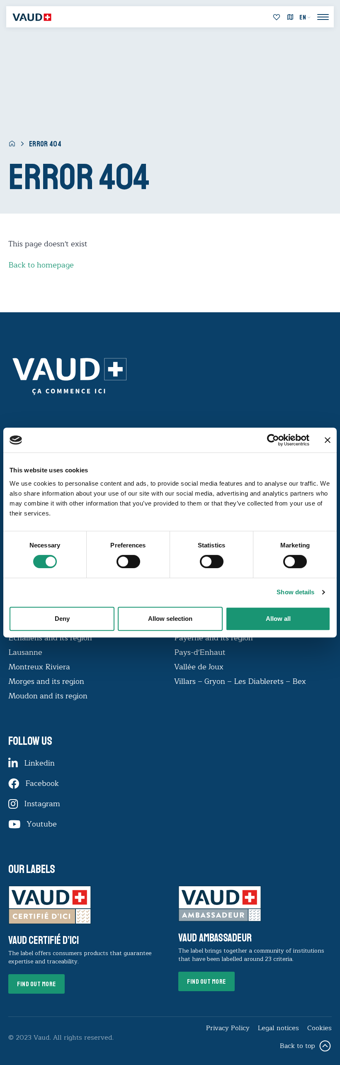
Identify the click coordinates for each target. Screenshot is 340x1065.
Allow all (278, 618)
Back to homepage (41, 265)
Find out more (36, 984)
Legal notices (278, 1028)
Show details (295, 592)
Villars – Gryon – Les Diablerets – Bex (242, 681)
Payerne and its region (213, 638)
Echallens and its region (51, 638)
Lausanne (25, 652)
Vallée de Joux (198, 667)
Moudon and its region (49, 696)
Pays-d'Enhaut (200, 652)
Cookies (319, 1028)
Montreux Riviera (39, 667)
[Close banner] (327, 440)
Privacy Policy (228, 1028)
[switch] (120, 560)
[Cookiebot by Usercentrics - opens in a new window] (273, 440)
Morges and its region (47, 681)
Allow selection (170, 618)
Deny (62, 618)
